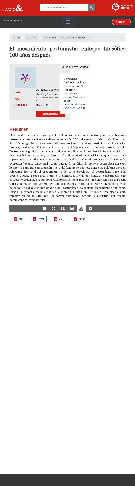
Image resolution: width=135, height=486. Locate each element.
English (18, 20)
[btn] (91, 7)
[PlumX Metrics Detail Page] (25, 77)
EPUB (81, 219)
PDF (20, 219)
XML (61, 219)
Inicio (17, 37)
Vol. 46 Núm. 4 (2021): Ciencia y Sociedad (65, 37)
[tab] (44, 208)
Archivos (31, 37)
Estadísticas (50, 113)
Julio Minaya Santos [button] (75, 66)
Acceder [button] (120, 22)
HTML (41, 219)
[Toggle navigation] (68, 21)
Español (8, 20)
